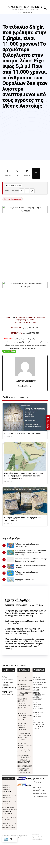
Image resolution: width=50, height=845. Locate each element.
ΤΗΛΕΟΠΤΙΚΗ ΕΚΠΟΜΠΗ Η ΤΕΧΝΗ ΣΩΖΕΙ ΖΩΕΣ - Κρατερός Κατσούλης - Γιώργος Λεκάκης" (24, 748)
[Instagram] (36, 782)
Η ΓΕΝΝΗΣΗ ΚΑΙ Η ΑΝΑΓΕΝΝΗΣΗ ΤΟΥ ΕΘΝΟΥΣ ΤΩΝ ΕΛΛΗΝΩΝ (24, 736)
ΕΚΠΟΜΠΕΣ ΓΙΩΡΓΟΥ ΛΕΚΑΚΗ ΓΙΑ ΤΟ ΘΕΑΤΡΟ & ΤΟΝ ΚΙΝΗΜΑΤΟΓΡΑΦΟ (24, 769)
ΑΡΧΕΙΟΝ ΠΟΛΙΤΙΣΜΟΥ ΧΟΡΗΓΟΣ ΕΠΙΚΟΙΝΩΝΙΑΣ (38, 705)
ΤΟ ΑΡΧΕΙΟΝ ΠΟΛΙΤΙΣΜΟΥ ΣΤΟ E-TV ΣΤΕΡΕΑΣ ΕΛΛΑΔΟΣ (24, 716)
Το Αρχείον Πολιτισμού (40, 796)
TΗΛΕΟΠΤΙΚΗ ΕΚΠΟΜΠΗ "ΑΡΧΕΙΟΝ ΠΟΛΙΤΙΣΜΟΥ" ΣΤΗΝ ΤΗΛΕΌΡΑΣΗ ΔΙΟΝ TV (24, 704)
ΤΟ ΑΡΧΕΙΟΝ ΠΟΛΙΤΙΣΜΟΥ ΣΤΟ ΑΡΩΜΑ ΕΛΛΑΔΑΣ (23, 687)
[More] (36, 173)
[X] (38, 782)
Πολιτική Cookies (39, 790)
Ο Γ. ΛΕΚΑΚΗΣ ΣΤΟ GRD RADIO (9, 818)
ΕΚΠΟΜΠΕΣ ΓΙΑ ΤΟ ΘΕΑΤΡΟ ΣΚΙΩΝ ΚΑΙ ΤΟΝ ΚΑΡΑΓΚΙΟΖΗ (9, 826)
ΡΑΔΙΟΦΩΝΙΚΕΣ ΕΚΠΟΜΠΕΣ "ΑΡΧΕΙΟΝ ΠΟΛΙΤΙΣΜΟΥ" (7, 788)
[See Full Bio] (30, 386)
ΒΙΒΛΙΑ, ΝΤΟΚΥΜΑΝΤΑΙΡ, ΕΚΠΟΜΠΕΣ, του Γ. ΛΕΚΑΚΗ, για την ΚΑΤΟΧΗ (39, 724)
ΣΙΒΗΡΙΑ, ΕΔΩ (33, 333)
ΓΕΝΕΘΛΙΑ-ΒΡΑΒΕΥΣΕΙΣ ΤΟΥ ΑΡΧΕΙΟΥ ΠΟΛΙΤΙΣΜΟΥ (39, 696)
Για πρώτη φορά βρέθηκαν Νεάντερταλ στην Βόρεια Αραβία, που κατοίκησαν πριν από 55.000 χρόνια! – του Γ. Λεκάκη (25, 613)
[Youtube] (40, 782)
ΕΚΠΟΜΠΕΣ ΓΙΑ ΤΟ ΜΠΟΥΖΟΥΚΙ (9, 796)
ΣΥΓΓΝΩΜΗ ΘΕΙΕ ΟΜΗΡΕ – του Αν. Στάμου (24, 605)
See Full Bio (23, 386)
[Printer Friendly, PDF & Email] (9, 352)
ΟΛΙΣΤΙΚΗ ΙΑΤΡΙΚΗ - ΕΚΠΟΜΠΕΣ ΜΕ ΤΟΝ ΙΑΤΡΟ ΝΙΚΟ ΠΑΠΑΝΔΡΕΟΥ (9, 810)
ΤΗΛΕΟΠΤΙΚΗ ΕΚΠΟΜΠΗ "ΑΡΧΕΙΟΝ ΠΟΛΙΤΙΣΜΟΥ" (22, 726)
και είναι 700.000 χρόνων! (25, 322)
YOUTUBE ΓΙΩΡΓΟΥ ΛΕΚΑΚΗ (24, 694)
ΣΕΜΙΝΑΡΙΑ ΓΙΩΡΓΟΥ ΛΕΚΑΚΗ (40, 689)
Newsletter (48, 423)
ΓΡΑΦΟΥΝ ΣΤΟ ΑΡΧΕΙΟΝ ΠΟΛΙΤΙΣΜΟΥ (38, 714)
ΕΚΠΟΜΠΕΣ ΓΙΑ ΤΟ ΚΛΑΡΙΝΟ (9, 802)
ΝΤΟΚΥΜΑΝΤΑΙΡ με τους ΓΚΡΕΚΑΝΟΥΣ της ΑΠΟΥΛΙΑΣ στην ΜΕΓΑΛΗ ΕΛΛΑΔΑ (24, 759)
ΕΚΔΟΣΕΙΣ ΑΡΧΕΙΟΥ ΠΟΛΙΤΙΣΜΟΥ (39, 684)
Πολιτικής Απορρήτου (39, 793)
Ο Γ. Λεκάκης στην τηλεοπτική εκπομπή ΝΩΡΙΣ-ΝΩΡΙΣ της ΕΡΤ (24, 679)
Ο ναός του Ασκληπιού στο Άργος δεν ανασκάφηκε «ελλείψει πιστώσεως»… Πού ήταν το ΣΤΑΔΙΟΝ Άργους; (24, 631)
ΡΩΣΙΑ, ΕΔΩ (33, 328)
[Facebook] (34, 782)
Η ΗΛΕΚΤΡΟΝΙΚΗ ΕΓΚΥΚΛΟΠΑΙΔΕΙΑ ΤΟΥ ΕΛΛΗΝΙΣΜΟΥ (25, 11)
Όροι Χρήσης (37, 787)
